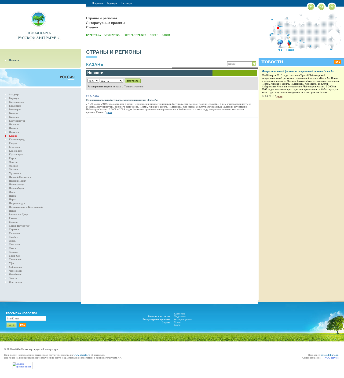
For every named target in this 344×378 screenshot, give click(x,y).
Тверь (12, 240)
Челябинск (15, 274)
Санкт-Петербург (19, 225)
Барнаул (14, 98)
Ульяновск (15, 259)
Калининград (17, 139)
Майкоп (13, 165)
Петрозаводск (17, 203)
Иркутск (14, 132)
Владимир (15, 105)
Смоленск (15, 233)
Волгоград (15, 109)
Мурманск (15, 173)
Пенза (12, 195)
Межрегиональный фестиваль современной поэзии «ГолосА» (122, 99)
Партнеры (126, 3)
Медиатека (112, 35)
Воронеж (14, 117)
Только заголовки (133, 86)
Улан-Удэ (14, 255)
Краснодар (15, 150)
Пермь (13, 199)
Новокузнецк (16, 184)
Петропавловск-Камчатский (26, 207)
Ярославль (15, 282)
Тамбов (13, 237)
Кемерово (15, 147)
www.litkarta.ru (81, 354)
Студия (92, 27)
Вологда (13, 113)
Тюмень (13, 252)
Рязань (13, 218)
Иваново (14, 124)
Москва (13, 169)
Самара (13, 222)
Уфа (11, 263)
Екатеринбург (17, 120)
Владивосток (16, 102)
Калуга (13, 143)
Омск (12, 192)
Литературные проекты (105, 23)
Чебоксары (15, 270)
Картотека (93, 35)
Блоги (166, 35)
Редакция (112, 3)
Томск (12, 248)
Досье (154, 35)
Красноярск (16, 154)
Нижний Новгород (20, 177)
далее (109, 112)
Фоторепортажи (134, 35)
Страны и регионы (101, 18)
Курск (12, 158)
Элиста (13, 278)
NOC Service (332, 357)
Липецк (13, 162)
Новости (14, 60)
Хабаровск (15, 267)
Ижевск (13, 128)
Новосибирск (17, 188)
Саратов (14, 229)
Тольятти (14, 244)
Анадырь (14, 94)
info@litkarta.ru (330, 354)
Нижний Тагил (17, 180)
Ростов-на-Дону (18, 214)
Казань (13, 135)
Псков (12, 210)
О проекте (97, 3)
